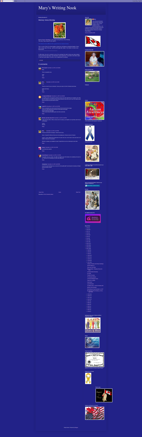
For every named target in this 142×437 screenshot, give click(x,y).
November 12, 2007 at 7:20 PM (54, 155)
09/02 (88, 309)
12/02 (88, 257)
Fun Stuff (89, 273)
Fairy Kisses (89, 282)
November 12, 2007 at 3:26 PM (60, 117)
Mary (43, 82)
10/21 (88, 297)
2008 (87, 246)
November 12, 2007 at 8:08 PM (54, 164)
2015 (87, 234)
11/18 (88, 260)
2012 (87, 239)
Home (60, 192)
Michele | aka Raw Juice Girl (48, 117)
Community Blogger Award (92, 278)
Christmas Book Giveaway (92, 271)
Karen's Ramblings (46, 39)
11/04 (88, 294)
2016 (87, 233)
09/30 (88, 302)
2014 (87, 236)
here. (65, 55)
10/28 (88, 295)
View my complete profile (90, 32)
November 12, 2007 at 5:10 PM (51, 147)
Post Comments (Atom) (48, 194)
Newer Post (41, 192)
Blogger (76, 427)
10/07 (88, 301)
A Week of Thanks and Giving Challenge (95, 263)
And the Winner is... (91, 265)
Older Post (78, 192)
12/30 (88, 250)
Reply (43, 77)
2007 (87, 248)
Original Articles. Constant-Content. (93, 185)
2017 (87, 231)
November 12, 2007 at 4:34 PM (52, 130)
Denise (43, 147)
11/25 (88, 258)
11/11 (88, 262)
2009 (87, 245)
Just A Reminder (90, 283)
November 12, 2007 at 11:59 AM (58, 96)
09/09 (88, 307)
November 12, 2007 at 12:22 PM (53, 106)
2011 (87, 241)
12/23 (88, 251)
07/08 (88, 311)
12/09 (88, 255)
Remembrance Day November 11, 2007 (95, 289)
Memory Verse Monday (92, 287)
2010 (87, 243)
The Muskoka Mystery (91, 277)
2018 (87, 229)
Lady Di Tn (44, 106)
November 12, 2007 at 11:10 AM (52, 82)
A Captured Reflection (46, 96)
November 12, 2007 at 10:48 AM (53, 67)
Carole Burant (45, 155)
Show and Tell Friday (91, 267)
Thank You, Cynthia (91, 280)
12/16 (88, 253)
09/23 (88, 304)
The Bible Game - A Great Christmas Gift (95, 285)
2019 (87, 227)
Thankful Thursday (91, 275)
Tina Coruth (44, 67)
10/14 (88, 299)
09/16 (88, 306)
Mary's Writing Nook (57, 8)
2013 (87, 238)
